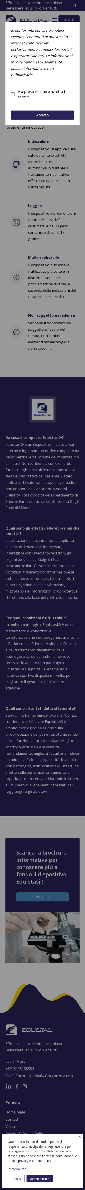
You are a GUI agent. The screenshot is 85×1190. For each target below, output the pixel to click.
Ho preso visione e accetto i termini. (41, 94)
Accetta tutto (39, 1179)
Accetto (42, 115)
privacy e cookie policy (34, 1161)
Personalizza (17, 1169)
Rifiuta (16, 1179)
